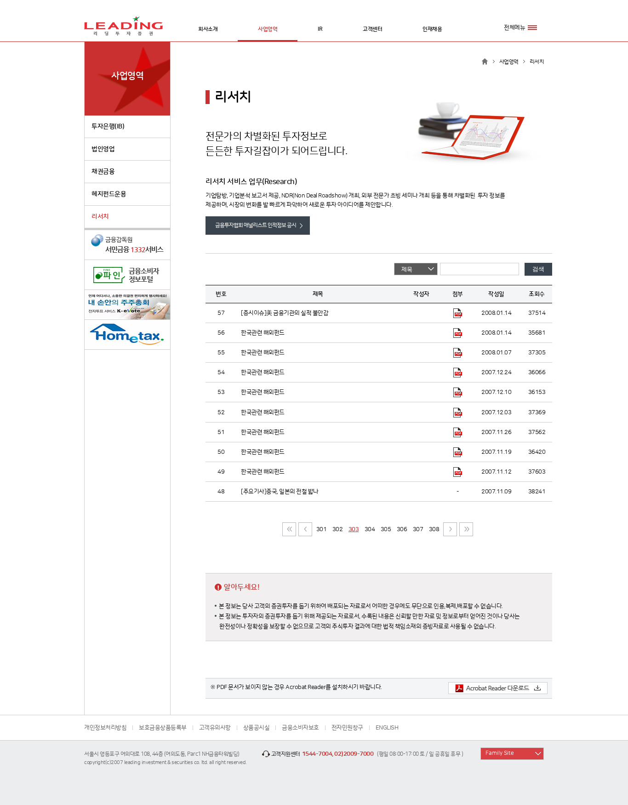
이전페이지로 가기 (305, 529)
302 (337, 529)
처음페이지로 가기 (289, 529)
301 (321, 529)
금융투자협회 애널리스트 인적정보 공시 (255, 225)
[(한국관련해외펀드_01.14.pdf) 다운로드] (457, 333)
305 (386, 529)
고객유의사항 (215, 727)
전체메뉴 (514, 27)
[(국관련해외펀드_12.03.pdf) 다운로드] (457, 412)
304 (370, 529)
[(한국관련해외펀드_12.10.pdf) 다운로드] (457, 392)
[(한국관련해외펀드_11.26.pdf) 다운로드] (457, 432)
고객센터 (372, 29)
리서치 (100, 216)
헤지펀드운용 (108, 194)
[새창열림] (127, 245)
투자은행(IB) (107, 126)
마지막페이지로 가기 (466, 529)
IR (320, 29)
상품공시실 (256, 727)
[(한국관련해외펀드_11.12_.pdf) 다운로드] (457, 472)
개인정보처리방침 (105, 727)
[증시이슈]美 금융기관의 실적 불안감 (284, 313)
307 (418, 529)
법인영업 (102, 149)
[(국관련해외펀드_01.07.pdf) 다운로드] (457, 352)
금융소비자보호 (300, 727)
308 (434, 529)
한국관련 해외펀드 (263, 333)
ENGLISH (387, 727)
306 (402, 529)
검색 (538, 269)
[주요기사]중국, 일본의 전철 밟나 (280, 491)
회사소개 (207, 29)
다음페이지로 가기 (450, 529)
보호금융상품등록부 (163, 727)
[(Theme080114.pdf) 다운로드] (457, 313)
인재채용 (432, 29)
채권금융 (102, 171)
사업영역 (267, 29)
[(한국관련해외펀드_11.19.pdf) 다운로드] (457, 452)
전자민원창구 (347, 727)
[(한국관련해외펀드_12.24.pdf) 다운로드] (457, 372)
